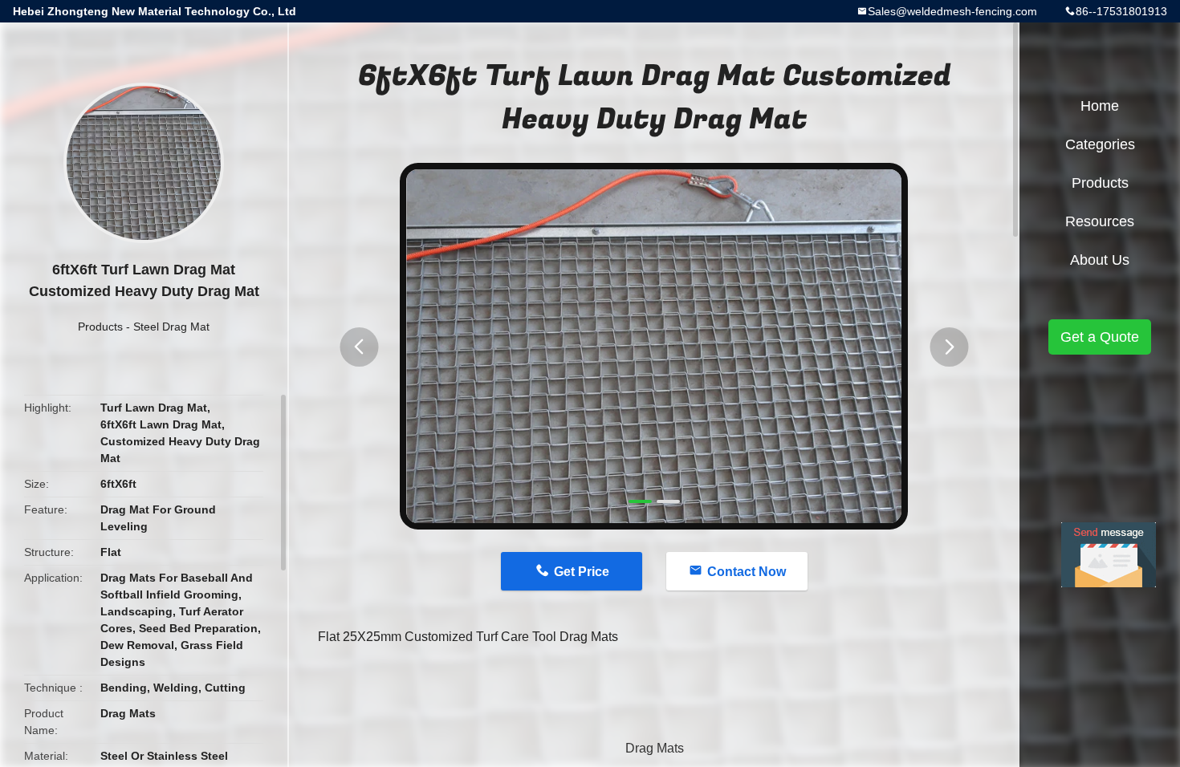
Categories (1100, 144)
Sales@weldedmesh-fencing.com (952, 11)
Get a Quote (1099, 337)
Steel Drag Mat (171, 326)
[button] (359, 347)
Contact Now (746, 571)
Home (1099, 106)
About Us (1099, 260)
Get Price (581, 571)
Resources (1099, 221)
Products (100, 326)
